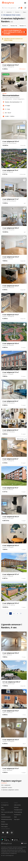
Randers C (5, 25)
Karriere (3, 821)
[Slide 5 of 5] (15, 61)
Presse (2, 809)
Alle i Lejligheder (6, 785)
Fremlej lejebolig (18, 812)
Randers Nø (14, 25)
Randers (17, 12)
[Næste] (21, 613)
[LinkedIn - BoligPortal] (7, 832)
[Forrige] (7, 613)
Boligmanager (4, 824)
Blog (2, 807)
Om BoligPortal (4, 805)
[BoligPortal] (8, 2)
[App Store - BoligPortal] (15, 839)
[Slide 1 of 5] (12, 61)
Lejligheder (9, 12)
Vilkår (15, 817)
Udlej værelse (17, 805)
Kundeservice (17, 814)
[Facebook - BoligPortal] (3, 832)
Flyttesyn (16, 807)
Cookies (3, 814)
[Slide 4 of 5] (14, 61)
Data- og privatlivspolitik (7, 812)
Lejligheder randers (6, 787)
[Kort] (25, 7)
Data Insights (4, 826)
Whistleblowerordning (6, 819)
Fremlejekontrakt (18, 809)
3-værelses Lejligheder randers (10, 790)
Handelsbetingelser (6, 817)
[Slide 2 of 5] (13, 61)
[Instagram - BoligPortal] (12, 832)
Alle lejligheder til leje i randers (11, 15)
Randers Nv (23, 25)
